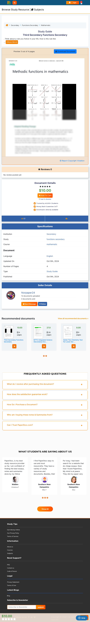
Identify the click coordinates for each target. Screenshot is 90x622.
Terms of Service (12, 536)
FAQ (8, 565)
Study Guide (52, 271)
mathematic (45, 25)
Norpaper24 (28, 292)
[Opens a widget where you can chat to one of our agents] (82, 618)
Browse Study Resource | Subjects (23, 9)
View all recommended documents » (73, 318)
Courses (10, 550)
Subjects (10, 553)
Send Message (30, 304)
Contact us (10, 568)
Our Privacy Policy (13, 533)
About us (10, 547)
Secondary (15, 25)
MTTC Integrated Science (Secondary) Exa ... (43, 341)
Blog (8, 596)
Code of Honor (12, 571)
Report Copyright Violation (72, 161)
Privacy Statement (13, 582)
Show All (45, 509)
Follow (43, 304)
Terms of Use (11, 585)
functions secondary (30, 25)
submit (41, 607)
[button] (81, 2)
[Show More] (11, 42)
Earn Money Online (13, 530)
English (50, 256)
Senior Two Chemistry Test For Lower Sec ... (73, 341)
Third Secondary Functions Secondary (13, 341)
